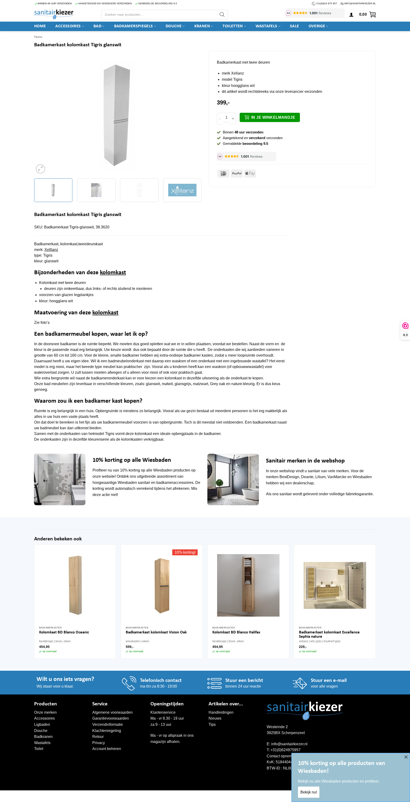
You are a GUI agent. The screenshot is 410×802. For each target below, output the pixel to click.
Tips (212, 724)
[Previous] (43, 115)
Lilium (320, 477)
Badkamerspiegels (133, 26)
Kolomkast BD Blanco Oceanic (64, 632)
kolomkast (113, 273)
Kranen (202, 26)
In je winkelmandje (273, 117)
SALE (294, 26)
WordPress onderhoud (107, 795)
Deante (307, 477)
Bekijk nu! (308, 792)
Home (40, 26)
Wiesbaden (162, 470)
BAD (97, 26)
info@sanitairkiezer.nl (360, 3)
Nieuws (215, 718)
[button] (351, 14)
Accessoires (68, 26)
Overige (317, 26)
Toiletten (233, 26)
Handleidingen (221, 712)
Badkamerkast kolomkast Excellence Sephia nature (329, 634)
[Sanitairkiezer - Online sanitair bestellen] (54, 14)
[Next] (192, 115)
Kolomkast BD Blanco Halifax (236, 632)
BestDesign (289, 477)
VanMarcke (336, 477)
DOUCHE (174, 26)
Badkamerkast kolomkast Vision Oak (156, 632)
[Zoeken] (222, 14)
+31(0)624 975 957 (326, 3)
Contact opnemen (282, 756)
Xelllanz (51, 250)
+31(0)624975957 (285, 750)
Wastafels (266, 26)
